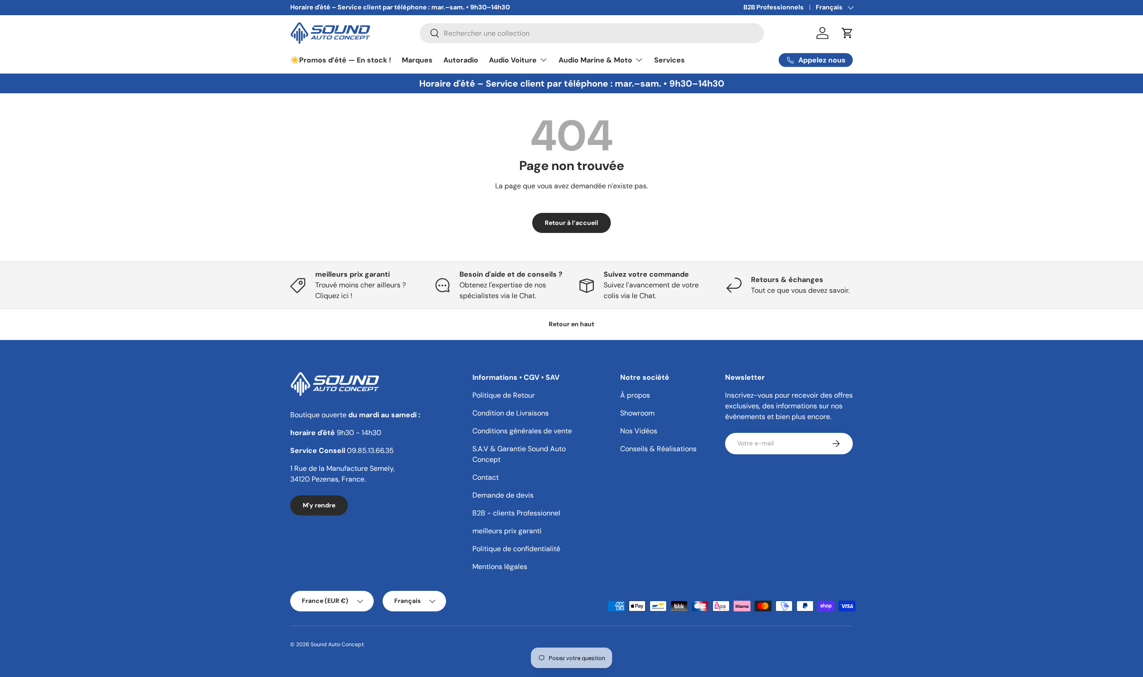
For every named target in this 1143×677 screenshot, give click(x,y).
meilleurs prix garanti (507, 531)
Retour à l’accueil (571, 223)
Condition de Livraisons (510, 413)
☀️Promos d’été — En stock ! (340, 59)
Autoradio (460, 59)
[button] (847, 33)
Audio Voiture (513, 59)
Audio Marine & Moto (595, 59)
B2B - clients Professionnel (516, 513)
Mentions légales (499, 566)
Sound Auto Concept (337, 644)
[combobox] (592, 33)
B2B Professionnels (773, 7)
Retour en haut (571, 324)
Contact (485, 477)
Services (669, 59)
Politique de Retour (503, 395)
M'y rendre (319, 505)
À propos (635, 395)
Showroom (637, 413)
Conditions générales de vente (522, 431)
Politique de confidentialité (516, 548)
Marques (417, 59)
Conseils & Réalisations (658, 448)
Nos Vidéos (638, 431)
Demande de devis (503, 495)
